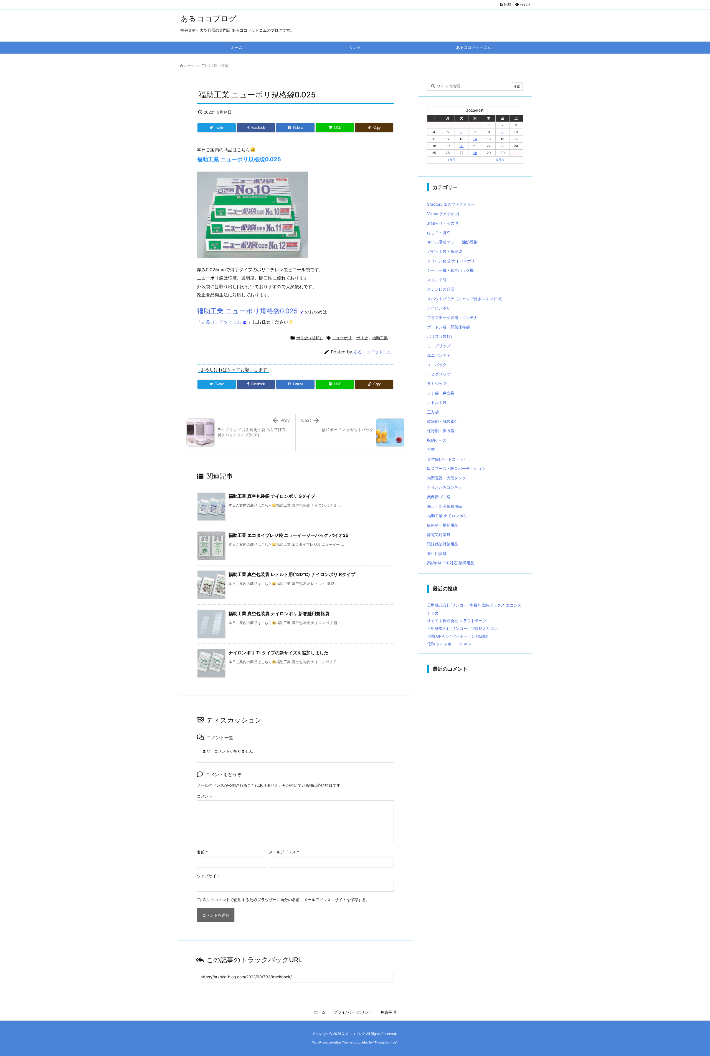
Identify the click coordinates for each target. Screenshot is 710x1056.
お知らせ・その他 (442, 223)
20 (461, 146)
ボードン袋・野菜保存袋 (448, 327)
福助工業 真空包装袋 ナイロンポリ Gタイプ (272, 496)
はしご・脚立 (438, 232)
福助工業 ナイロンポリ (447, 515)
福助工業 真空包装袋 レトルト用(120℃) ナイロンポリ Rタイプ (292, 574)
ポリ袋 (362, 337)
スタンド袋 (437, 279)
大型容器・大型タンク (446, 478)
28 (475, 153)
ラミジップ (437, 383)
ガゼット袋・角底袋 (444, 251)
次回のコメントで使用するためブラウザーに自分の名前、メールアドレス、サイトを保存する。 (286, 899)
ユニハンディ (438, 355)
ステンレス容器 (440, 289)
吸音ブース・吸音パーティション (456, 468)
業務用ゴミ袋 (438, 496)
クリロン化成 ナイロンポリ (451, 260)
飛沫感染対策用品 (442, 544)
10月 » (499, 160)
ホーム (189, 65)
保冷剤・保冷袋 (440, 430)
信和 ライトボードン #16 (449, 644)
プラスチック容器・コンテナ (452, 317)
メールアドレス (284, 851)
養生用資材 (437, 553)
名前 (202, 851)
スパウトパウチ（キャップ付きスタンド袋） (466, 298)
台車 (431, 449)
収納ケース (437, 440)
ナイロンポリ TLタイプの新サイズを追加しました (278, 652)
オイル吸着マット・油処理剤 (452, 242)
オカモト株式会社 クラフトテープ (456, 620)
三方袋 (433, 411)
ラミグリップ (438, 374)
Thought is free (385, 1042)
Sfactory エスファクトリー (451, 204)
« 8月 (451, 160)
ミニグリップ (438, 345)
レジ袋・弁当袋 (440, 393)
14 (475, 139)
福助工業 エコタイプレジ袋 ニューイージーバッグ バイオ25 (288, 535)
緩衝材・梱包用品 (442, 525)
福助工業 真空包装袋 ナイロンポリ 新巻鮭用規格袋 (279, 613)
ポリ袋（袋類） (219, 65)
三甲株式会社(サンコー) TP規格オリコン (462, 628)
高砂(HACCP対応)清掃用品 (450, 562)
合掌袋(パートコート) (446, 459)
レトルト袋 (437, 402)
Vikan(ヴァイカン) (443, 213)
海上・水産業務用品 (444, 506)
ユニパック (437, 364)
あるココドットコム (221, 322)
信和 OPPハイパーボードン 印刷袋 (457, 636)
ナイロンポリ (438, 308)
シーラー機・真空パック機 (450, 270)
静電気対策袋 (438, 534)
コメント (204, 796)
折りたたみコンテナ (444, 487)
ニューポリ (342, 337)
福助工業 (380, 337)
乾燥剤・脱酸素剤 (442, 421)
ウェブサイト (208, 875)
